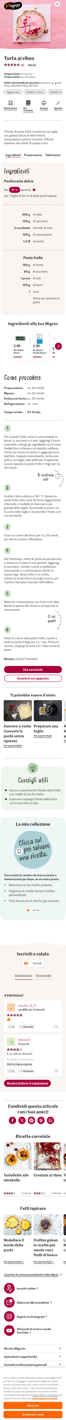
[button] (11, 1007)
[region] (33, 1394)
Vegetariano (13, 92)
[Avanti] (58, 346)
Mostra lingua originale (19, 1064)
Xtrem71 (24, 1040)
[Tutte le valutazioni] (12, 64)
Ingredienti (13, 155)
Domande (43, 975)
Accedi (36, 910)
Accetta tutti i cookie (33, 1414)
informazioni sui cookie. (45, 1398)
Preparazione (33, 155)
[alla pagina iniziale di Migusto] (13, 4)
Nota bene (34, 190)
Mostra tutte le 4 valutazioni (27, 1083)
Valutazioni (52, 155)
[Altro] (56, 1026)
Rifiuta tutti (33, 1405)
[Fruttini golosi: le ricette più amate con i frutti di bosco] (48, 1239)
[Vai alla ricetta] (18, 1169)
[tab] (33, 1348)
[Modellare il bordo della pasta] (18, 1239)
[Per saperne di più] (18, 735)
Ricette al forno (35, 92)
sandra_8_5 (27, 1005)
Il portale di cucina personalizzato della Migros (31, 1274)
